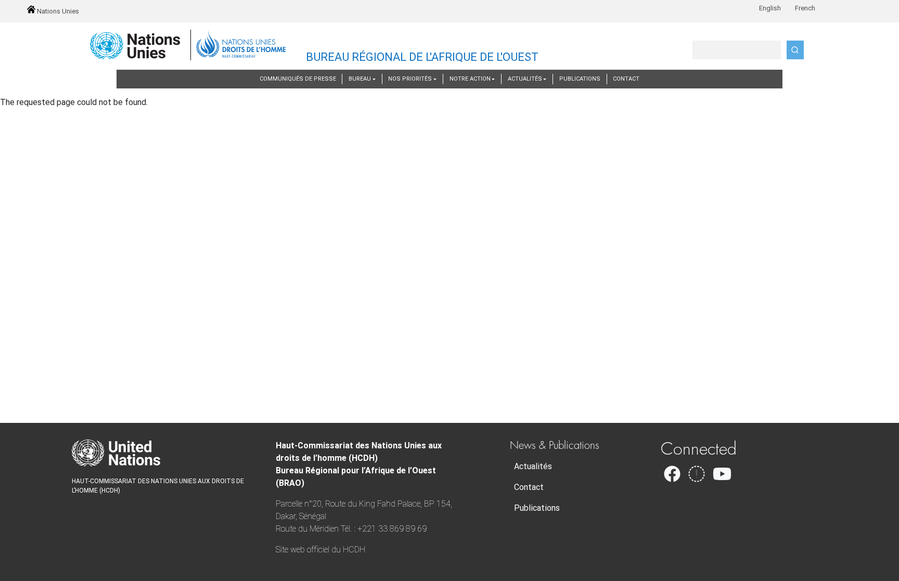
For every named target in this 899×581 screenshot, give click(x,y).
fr (805, 8)
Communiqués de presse (298, 78)
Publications (579, 78)
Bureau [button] (360, 78)
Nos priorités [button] (410, 78)
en (770, 8)
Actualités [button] (525, 78)
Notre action (470, 78)
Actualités (533, 466)
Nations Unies (57, 11)
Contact (626, 78)
